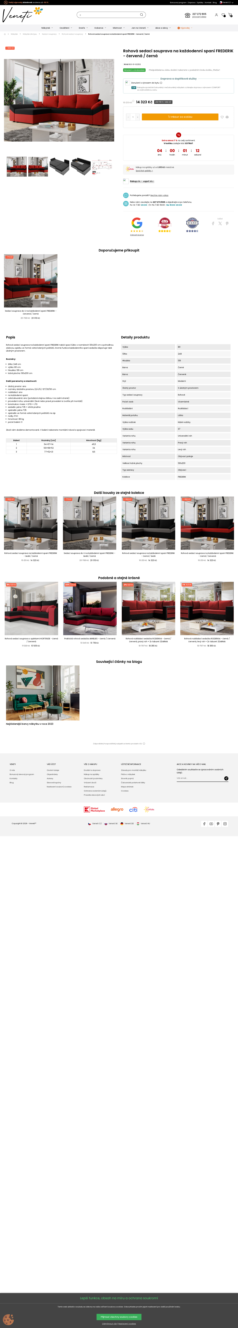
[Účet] (216, 14)
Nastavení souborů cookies (59, 786)
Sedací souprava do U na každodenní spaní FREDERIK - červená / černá (30, 312)
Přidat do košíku (181, 117)
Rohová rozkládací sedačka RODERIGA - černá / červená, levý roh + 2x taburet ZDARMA (207, 640)
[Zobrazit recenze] (165, 225)
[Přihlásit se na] (226, 778)
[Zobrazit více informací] (161, 83)
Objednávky (52, 774)
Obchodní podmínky (93, 778)
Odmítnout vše (109, 1323)
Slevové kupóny (54, 782)
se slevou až (28, 2)
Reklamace (89, 786)
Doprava (191, 2)
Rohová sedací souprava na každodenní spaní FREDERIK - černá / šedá (148, 554)
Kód (126, 64)
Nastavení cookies (127, 1323)
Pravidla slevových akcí (94, 795)
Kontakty (13, 778)
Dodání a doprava (92, 770)
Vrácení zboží (90, 782)
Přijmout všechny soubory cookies (119, 1317)
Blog (215, 2)
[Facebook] (204, 824)
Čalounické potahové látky (133, 782)
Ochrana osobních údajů (95, 791)
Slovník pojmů (127, 778)
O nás (12, 770)
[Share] (213, 223)
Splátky (200, 2)
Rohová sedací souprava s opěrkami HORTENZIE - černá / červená (31, 640)
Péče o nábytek (128, 774)
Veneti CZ (97, 823)
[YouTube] (211, 824)
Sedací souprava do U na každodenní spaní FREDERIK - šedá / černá (89, 554)
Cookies (125, 791)
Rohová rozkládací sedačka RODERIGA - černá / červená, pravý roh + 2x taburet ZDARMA (148, 640)
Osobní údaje (53, 770)
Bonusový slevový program (22, 774)
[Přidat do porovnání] (228, 116)
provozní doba (199, 16)
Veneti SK (113, 823)
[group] (31, 617)
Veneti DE (129, 823)
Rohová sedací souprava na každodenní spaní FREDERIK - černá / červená (207, 554)
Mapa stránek (127, 786)
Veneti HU (145, 823)
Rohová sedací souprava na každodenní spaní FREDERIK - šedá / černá (30, 554)
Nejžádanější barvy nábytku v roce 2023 (29, 724)
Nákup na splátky (91, 774)
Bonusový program (178, 2)
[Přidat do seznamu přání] (223, 116)
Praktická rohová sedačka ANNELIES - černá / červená (89, 638)
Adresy (50, 778)
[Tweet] (220, 223)
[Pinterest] (227, 223)
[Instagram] (225, 824)
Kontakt (208, 2)
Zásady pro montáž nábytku (133, 770)
